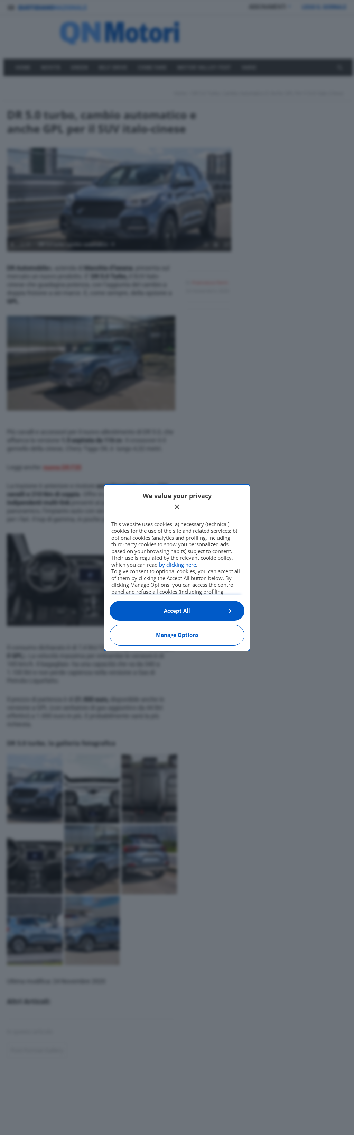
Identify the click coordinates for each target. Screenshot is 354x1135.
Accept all (177, 610)
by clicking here (177, 564)
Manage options (177, 634)
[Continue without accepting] (177, 507)
